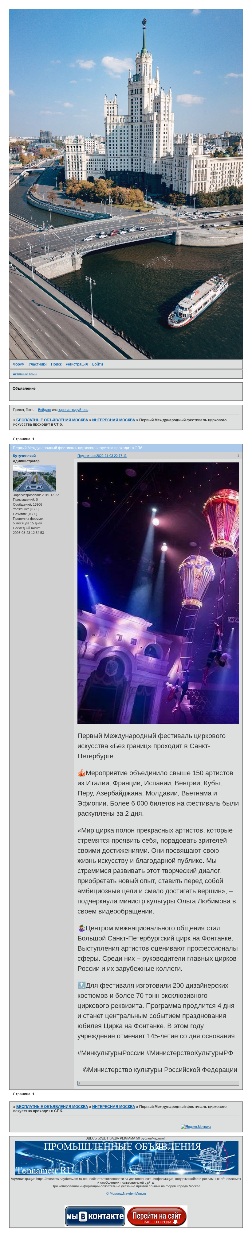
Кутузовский (24, 456)
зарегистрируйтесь (73, 410)
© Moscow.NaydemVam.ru (126, 1193)
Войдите (44, 410)
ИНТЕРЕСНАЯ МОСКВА (113, 420)
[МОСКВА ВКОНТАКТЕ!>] (95, 1226)
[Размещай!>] (126, 1174)
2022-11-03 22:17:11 (111, 456)
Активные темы (25, 374)
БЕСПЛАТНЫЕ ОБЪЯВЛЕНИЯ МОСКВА (52, 420)
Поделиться (86, 456)
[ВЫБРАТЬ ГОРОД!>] (156, 1226)
